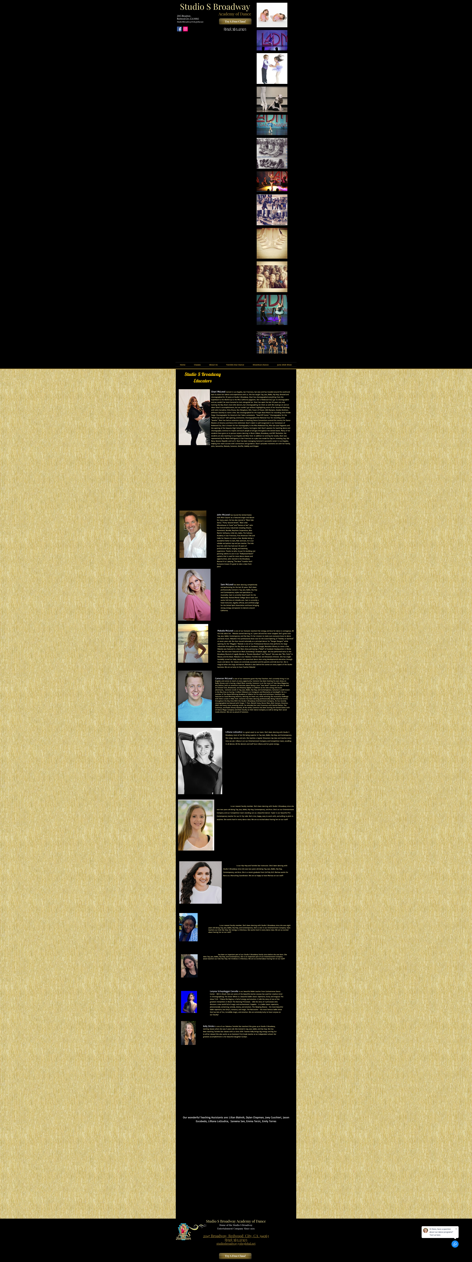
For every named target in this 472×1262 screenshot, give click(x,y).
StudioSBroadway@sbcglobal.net (190, 21)
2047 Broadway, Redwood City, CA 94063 (236, 1235)
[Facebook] (179, 29)
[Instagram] (185, 29)
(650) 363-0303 (236, 1239)
